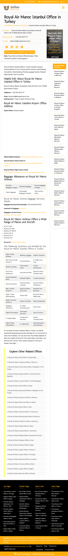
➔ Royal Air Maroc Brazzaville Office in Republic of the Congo (25, 392)
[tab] (63, 7)
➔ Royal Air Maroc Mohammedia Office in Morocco (23, 416)
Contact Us (52, 546)
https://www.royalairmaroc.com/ (32, 157)
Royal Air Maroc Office (18, 242)
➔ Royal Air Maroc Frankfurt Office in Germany (22, 421)
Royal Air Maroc (23, 25)
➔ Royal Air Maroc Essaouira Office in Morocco (22, 397)
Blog (45, 546)
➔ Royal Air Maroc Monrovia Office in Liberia (21, 402)
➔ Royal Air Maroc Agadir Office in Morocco (21, 450)
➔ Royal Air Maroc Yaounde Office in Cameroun (22, 412)
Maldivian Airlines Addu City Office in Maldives (41, 521)
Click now (22, 208)
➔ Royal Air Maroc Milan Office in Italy (19, 407)
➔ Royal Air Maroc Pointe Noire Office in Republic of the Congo (25, 368)
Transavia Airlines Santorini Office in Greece (24, 528)
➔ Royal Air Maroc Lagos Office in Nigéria (20, 469)
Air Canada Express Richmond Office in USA (9, 524)
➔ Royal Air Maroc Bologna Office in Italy (20, 440)
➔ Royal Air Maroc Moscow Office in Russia (21, 473)
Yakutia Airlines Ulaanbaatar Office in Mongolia (25, 499)
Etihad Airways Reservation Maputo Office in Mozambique (25, 513)
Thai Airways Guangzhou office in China (57, 511)
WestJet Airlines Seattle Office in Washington (24, 506)
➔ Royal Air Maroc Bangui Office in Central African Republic (23, 375)
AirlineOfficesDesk (10, 25)
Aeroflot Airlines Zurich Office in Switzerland (8, 511)
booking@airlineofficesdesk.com (49, 2)
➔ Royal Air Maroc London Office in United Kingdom (24, 381)
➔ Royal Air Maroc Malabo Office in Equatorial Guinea (24, 435)
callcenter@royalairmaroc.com (20, 41)
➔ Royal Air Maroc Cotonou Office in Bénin (21, 464)
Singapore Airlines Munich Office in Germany (40, 508)
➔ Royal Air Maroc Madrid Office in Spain (20, 426)
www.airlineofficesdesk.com (19, 546)
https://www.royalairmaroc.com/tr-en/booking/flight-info (24, 172)
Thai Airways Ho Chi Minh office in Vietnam (57, 494)
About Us (39, 546)
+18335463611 (30, 2)
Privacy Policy (49, 550)
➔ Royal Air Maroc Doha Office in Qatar (19, 386)
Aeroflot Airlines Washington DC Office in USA (8, 504)
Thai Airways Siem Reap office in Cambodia (56, 519)
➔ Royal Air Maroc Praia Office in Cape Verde (21, 357)
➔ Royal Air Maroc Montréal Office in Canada (21, 459)
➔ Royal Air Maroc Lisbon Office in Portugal (21, 454)
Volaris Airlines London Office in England (24, 521)
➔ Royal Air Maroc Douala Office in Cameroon (22, 431)
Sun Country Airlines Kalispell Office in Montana (41, 494)
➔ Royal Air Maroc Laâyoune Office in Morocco (22, 362)
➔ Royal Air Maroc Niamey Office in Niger (20, 445)
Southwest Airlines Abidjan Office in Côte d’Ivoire (42, 501)
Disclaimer (39, 550)
